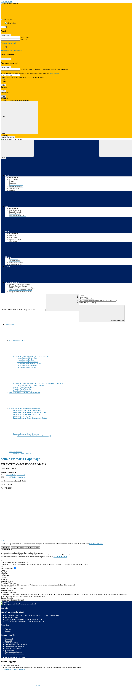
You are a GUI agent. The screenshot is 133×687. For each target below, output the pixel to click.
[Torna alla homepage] (66, 139)
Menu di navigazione (117, 320)
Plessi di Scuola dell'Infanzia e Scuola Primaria (24, 409)
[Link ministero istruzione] (10, 3)
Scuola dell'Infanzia (15, 452)
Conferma (11, 137)
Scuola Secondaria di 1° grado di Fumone (31, 385)
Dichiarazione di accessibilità (14, 646)
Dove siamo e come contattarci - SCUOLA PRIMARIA (97, 301)
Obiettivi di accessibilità (13, 648)
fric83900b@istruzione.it (26, 619)
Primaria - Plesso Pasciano (22, 416)
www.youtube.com (7, 568)
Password (23, 39)
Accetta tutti (32, 547)
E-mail (22, 69)
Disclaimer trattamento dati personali (13, 669)
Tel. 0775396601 (13, 617)
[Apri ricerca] (115, 148)
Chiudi (3, 85)
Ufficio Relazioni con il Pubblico (16, 644)
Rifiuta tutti (18, 547)
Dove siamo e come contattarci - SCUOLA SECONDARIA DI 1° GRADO (38, 383)
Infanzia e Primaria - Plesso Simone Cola (26, 414)
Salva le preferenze (17, 600)
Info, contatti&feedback (86, 299)
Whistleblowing (10, 650)
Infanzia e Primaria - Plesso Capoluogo (26, 434)
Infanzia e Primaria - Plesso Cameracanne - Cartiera (30, 418)
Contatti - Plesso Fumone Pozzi (23, 387)
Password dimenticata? (8, 43)
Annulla (4, 137)
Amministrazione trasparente (14, 654)
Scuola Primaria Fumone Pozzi (27, 362)
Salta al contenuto (6, 2)
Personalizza (5, 547)
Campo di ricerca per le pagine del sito (13, 309)
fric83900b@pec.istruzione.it (15, 477)
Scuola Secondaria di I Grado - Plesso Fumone (24, 393)
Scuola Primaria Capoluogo (26, 367)
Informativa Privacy (11, 643)
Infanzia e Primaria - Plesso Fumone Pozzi (27, 410)
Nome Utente (24, 37)
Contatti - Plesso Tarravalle (22, 389)
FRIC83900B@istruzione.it (15, 475)
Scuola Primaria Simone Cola (27, 358)
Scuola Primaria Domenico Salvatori (29, 364)
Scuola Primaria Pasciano (25, 360)
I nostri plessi (83, 297)
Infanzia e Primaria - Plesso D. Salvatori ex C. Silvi (30, 412)
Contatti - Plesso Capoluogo (22, 391)
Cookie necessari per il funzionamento (13, 562)
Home (81, 295)
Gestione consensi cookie (13, 652)
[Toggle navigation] (17, 148)
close (3, 158)
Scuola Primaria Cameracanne (27, 365)
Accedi (4, 27)
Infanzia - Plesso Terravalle (22, 454)
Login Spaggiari (54, 73)
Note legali (8, 641)
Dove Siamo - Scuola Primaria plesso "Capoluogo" (34, 436)
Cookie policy (9, 639)
